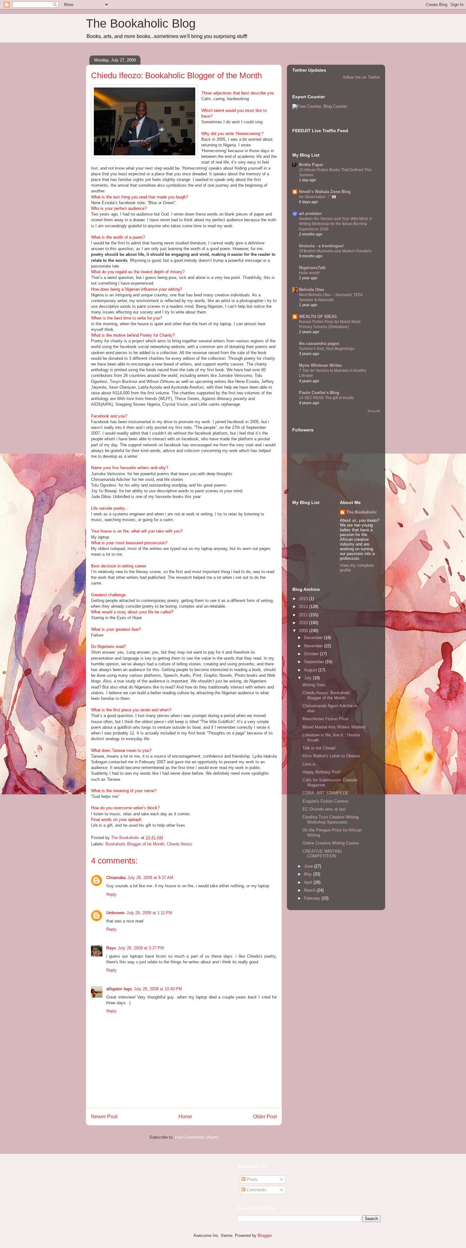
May (308, 874)
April (309, 882)
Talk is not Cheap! (319, 748)
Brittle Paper (311, 164)
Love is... (311, 764)
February (312, 898)
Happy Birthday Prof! (321, 772)
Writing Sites (314, 684)
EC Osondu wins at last (324, 809)
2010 (304, 622)
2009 (304, 630)
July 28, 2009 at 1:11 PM (149, 912)
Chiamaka (116, 877)
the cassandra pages (319, 343)
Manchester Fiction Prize (325, 718)
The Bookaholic (361, 512)
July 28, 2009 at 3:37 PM (141, 948)
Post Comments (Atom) (196, 1137)
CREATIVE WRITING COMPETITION (322, 854)
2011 (304, 614)
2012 (304, 606)
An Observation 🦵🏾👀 (317, 197)
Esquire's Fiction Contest (325, 801)
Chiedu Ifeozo (179, 844)
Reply (111, 894)
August (311, 670)
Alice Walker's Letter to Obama (330, 755)
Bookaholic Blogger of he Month (135, 844)
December (314, 637)
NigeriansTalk (312, 267)
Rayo (111, 948)
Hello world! (309, 273)
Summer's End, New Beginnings (326, 348)
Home (185, 1116)
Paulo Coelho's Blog (319, 392)
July (308, 678)
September (314, 661)
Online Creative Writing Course (330, 843)
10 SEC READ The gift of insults (326, 398)
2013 (304, 598)
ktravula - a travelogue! (321, 245)
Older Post (265, 1116)
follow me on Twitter (361, 77)
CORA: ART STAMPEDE (325, 793)
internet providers (303, 111)
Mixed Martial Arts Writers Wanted (333, 727)
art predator (310, 213)
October (312, 653)
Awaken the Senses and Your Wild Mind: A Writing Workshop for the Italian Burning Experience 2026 (335, 224)
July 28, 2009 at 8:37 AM (150, 877)
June (309, 866)
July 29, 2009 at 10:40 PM (158, 988)
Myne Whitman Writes (320, 365)
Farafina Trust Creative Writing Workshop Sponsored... (330, 819)
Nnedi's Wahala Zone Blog (325, 191)
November (314, 645)
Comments (256, 1189)
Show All (373, 411)
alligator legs (119, 988)
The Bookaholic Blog (141, 23)
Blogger (264, 1235)
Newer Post (104, 1116)
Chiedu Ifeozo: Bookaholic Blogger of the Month (326, 695)
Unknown (115, 912)
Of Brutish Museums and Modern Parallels (335, 251)
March (310, 890)
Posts (251, 1179)
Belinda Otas (311, 289)
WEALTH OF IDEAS (318, 316)
